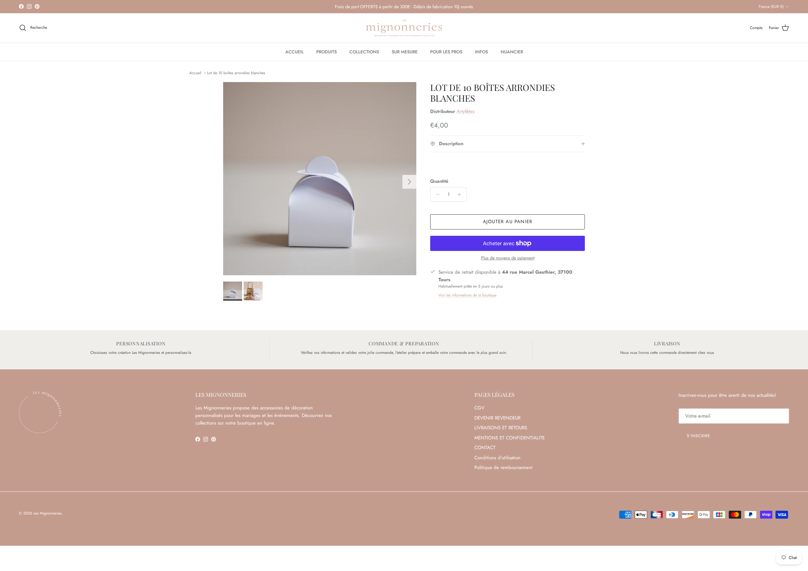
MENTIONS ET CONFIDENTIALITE (509, 437)
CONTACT (485, 447)
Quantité (439, 181)
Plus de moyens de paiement (507, 258)
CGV (479, 407)
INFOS (481, 52)
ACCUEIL (294, 52)
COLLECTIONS (364, 52)
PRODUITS (326, 52)
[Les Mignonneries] (404, 28)
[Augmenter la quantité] (460, 194)
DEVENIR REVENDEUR (497, 417)
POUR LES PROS (446, 52)
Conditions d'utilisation (497, 457)
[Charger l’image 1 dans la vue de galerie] (319, 178)
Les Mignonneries (47, 513)
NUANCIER (512, 52)
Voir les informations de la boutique (467, 295)
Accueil (195, 73)
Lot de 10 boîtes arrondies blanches (236, 73)
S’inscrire (698, 436)
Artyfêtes (465, 111)
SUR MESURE (405, 52)
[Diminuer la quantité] (436, 194)
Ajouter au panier (507, 221)
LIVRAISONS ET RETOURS (500, 427)
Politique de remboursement (503, 467)
